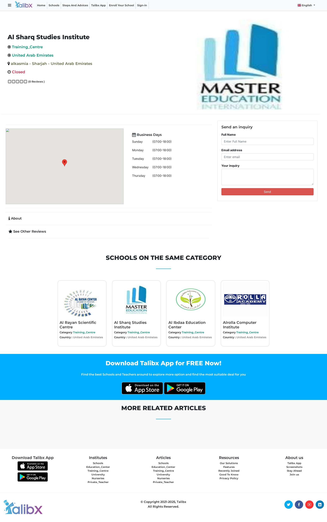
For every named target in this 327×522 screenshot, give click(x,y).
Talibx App (98, 5)
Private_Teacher (98, 482)
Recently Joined (228, 470)
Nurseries (98, 478)
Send (267, 192)
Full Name (228, 134)
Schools (54, 5)
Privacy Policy (229, 478)
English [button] (307, 5)
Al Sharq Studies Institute (130, 324)
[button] (10, 5)
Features (229, 466)
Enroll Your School (121, 5)
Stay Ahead (294, 470)
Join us (294, 474)
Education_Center (98, 466)
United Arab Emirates (88, 337)
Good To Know (228, 474)
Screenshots (294, 466)
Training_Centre (84, 332)
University (98, 474)
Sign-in (142, 5)
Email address (231, 150)
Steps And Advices (76, 5)
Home (41, 5)
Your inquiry (230, 166)
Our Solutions (229, 463)
